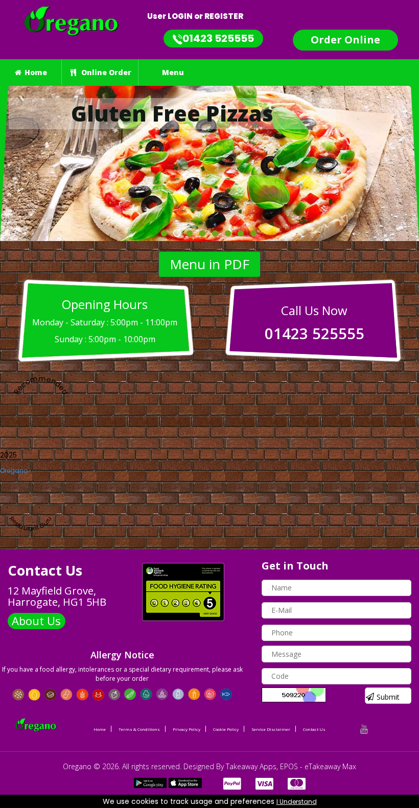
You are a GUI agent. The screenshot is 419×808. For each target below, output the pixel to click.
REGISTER (223, 16)
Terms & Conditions (139, 729)
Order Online (345, 39)
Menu (173, 72)
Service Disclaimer (270, 729)
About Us (36, 620)
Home (36, 72)
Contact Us (314, 729)
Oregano (14, 470)
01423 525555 (218, 38)
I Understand (296, 801)
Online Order (105, 72)
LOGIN (180, 16)
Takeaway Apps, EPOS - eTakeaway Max (291, 766)
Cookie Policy (226, 729)
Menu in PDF (209, 264)
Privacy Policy (186, 729)
